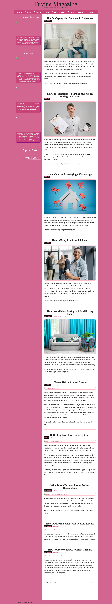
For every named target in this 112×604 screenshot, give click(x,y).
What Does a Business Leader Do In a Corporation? (70, 486)
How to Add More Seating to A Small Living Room (70, 312)
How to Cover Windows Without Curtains (70, 549)
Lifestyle (47, 21)
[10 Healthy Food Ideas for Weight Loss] (70, 441)
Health (47, 243)
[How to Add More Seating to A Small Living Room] (70, 336)
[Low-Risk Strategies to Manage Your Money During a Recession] (70, 119)
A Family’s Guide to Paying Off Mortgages (70, 174)
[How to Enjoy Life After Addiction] (70, 263)
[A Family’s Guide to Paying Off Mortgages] (70, 197)
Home (43, 14)
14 (55, 582)
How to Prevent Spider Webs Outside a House (70, 523)
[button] (95, 12)
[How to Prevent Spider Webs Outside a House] (70, 530)
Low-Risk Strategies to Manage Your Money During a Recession (70, 95)
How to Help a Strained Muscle (70, 382)
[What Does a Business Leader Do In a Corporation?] (70, 494)
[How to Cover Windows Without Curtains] (70, 556)
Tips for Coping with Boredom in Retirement (70, 18)
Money (47, 99)
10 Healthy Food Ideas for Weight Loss (70, 435)
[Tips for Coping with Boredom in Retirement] (70, 41)
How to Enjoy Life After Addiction (70, 240)
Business (47, 490)
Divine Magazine (57, 20)
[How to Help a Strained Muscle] (70, 388)
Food (46, 437)
